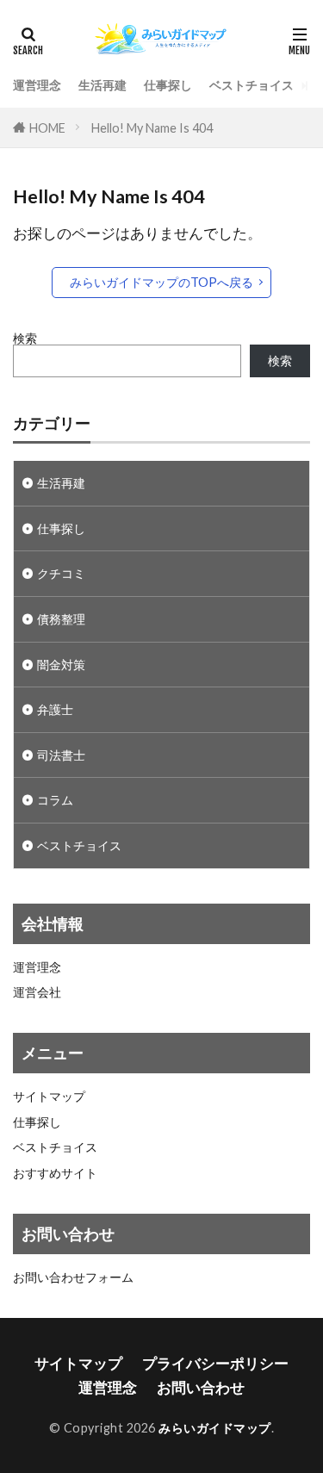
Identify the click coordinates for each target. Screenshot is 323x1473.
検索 (25, 338)
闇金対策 (61, 664)
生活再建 (102, 85)
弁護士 (55, 709)
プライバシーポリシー (215, 1363)
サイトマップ (49, 1097)
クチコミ (61, 573)
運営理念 (37, 85)
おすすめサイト (55, 1173)
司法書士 (61, 755)
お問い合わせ (201, 1387)
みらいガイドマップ (214, 1427)
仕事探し (168, 85)
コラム (55, 799)
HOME (47, 128)
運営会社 (37, 992)
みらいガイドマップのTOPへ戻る (161, 282)
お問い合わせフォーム (73, 1277)
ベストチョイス (251, 85)
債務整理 (61, 619)
